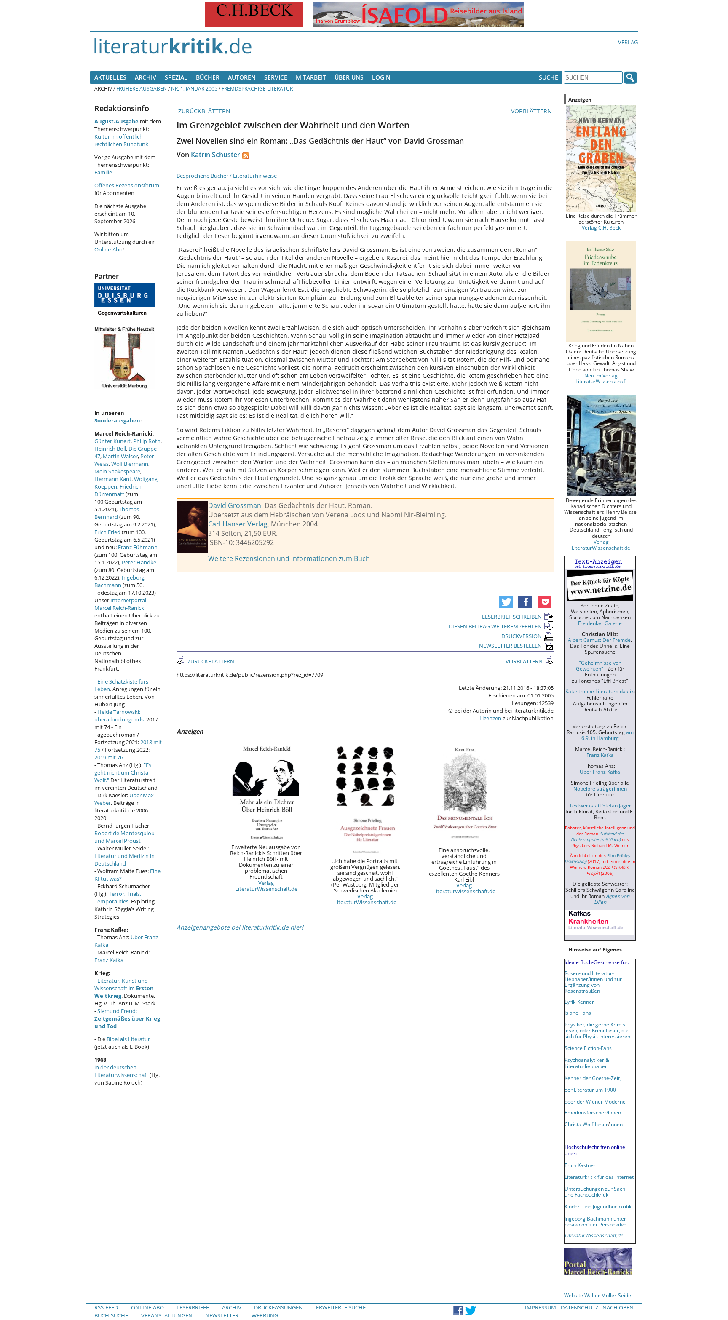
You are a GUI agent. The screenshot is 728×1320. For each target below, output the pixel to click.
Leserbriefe (193, 1307)
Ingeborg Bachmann (119, 581)
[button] (506, 602)
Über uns (349, 77)
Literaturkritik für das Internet (599, 1176)
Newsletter (221, 1315)
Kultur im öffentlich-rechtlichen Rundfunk (121, 140)
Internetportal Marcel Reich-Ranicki (120, 604)
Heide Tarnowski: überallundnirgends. (119, 715)
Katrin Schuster (215, 154)
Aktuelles (110, 77)
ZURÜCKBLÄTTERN (203, 111)
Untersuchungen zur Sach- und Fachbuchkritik (596, 1191)
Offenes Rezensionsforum (126, 185)
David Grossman (234, 505)
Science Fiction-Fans (588, 1048)
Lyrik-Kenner (579, 1001)
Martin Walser (120, 456)
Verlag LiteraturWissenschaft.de (266, 885)
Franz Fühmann (138, 547)
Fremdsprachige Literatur (257, 88)
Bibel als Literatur (128, 1039)
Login (381, 77)
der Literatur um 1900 (590, 1089)
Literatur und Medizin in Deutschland (124, 859)
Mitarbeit (311, 77)
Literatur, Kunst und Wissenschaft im (124, 988)
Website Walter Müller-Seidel (598, 1295)
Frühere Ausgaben (141, 88)
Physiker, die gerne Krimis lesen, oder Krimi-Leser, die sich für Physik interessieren (597, 1030)
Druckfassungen (278, 1307)
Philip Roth (147, 441)
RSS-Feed (106, 1307)
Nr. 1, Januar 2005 (194, 88)
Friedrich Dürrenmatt (118, 490)
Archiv (145, 77)
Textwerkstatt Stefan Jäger (600, 805)
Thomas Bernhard (116, 513)
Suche (548, 77)
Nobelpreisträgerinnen (600, 788)
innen (616, 1124)
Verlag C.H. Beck (601, 227)
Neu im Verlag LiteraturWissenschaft (601, 378)
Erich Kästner (580, 1165)
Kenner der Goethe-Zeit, (593, 1077)
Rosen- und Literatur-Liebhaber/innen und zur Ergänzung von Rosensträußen (593, 982)
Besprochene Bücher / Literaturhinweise (227, 175)
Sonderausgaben (117, 420)
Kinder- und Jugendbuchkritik (598, 1206)
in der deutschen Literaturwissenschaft (121, 1071)
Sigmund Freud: (127, 1018)
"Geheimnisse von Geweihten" (598, 665)
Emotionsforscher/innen (593, 1112)
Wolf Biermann (129, 464)
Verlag (628, 42)
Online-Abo (108, 249)
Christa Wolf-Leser (586, 1124)
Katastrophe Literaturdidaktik (599, 691)
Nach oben (618, 1307)
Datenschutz (579, 1307)
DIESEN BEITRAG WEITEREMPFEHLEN (495, 626)
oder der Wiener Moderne (595, 1101)
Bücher (207, 77)
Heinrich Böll (110, 448)
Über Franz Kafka (600, 771)
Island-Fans (578, 1012)
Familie (103, 172)
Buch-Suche (111, 1315)
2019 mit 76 (108, 757)
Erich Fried (107, 532)
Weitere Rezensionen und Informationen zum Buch (289, 558)
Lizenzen (490, 718)
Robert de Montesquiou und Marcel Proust (124, 836)
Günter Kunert (112, 441)
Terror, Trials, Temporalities (117, 897)
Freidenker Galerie (600, 623)
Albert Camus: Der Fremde (599, 639)
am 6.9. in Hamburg (607, 735)
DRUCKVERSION (521, 636)
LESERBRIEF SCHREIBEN (512, 616)
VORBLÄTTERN (532, 111)
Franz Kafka (108, 960)
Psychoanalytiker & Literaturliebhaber (587, 1062)
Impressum (540, 1307)
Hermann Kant (112, 479)
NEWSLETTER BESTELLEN (510, 645)
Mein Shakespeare (117, 471)
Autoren (242, 77)
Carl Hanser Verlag (238, 524)
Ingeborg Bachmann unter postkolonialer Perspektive (595, 1221)
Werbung (265, 1315)
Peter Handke (139, 562)
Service (275, 77)
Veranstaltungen (167, 1315)
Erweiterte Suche (341, 1307)
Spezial (176, 77)
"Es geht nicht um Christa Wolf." (122, 772)
